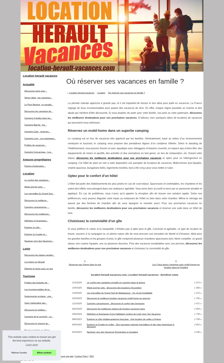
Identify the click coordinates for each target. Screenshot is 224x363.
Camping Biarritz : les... (35, 125)
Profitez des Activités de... (36, 282)
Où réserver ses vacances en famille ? (126, 93)
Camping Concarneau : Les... (38, 152)
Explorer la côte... (32, 227)
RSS (92, 356)
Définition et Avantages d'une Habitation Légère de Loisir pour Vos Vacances (124, 314)
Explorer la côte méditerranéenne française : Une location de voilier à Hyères (124, 319)
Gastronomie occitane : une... (38, 296)
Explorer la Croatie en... (35, 234)
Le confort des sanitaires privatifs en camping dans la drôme (116, 282)
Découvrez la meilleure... (36, 200)
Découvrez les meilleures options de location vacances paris (116, 309)
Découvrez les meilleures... (37, 214)
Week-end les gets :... (34, 187)
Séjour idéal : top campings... (38, 97)
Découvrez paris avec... (35, 91)
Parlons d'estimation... (35, 166)
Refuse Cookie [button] (19, 352)
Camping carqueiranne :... (37, 207)
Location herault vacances (81, 93)
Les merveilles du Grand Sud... (39, 193)
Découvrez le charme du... (37, 323)
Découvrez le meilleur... (35, 310)
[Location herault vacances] (112, 36)
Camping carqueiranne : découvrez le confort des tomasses (115, 303)
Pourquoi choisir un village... (38, 330)
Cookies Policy (81, 356)
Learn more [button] (32, 344)
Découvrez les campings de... (38, 111)
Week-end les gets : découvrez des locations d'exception (114, 288)
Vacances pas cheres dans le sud (85, 264)
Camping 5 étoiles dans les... (38, 118)
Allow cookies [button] (44, 352)
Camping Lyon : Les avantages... (40, 138)
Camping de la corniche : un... (38, 316)
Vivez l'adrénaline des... (35, 303)
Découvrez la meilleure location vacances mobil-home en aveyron (118, 298)
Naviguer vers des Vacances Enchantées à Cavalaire (112, 332)
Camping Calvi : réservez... (37, 131)
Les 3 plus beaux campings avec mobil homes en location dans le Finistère (176, 266)
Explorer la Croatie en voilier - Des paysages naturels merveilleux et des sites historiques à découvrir (130, 325)
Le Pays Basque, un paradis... (38, 104)
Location (101, 93)
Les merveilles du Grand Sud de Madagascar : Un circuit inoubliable (119, 293)
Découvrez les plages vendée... (39, 255)
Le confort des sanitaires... (37, 180)
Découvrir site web (65, 356)
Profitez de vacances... (35, 145)
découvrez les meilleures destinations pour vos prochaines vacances (118, 158)
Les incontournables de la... (37, 289)
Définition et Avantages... (36, 221)
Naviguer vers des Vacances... (39, 241)
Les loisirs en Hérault (34, 262)
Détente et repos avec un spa (38, 268)
